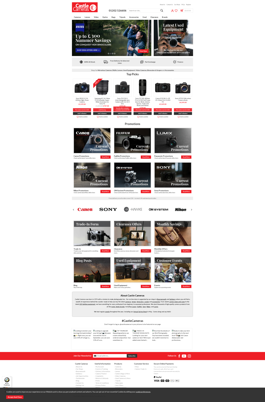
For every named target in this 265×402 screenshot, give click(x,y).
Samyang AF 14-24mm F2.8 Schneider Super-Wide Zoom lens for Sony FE (102, 101)
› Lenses (117, 371)
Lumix (156, 307)
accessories (156, 302)
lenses (134, 302)
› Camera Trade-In (140, 369)
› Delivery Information (102, 371)
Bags (114, 17)
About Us (162, 4)
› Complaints (99, 376)
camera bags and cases (177, 302)
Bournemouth (161, 299)
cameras (128, 302)
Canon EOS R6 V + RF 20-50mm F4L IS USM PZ (162, 100)
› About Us (78, 367)
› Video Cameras (120, 376)
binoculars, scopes (143, 302)
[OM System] (140, 209)
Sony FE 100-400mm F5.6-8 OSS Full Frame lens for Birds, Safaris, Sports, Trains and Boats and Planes (142, 102)
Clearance (154, 17)
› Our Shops (79, 369)
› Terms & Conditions (102, 383)
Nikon (148, 307)
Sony (144, 307)
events (107, 312)
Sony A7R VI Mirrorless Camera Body (183, 99)
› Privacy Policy (100, 385)
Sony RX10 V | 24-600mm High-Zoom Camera (82, 100)
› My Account (99, 367)
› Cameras (117, 367)
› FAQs (136, 367)
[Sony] (90, 209)
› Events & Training (101, 369)
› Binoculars (118, 369)
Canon (134, 307)
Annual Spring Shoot (140, 312)
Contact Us (169, 4)
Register (188, 4)
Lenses (87, 17)
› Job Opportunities (81, 376)
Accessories (134, 17)
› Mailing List (79, 385)
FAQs (183, 4)
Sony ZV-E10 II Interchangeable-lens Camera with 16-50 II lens (122, 101)
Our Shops (177, 4)
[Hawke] (115, 209)
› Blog (77, 381)
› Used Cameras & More (122, 378)
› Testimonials (80, 378)
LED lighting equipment (87, 304)
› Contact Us (79, 383)
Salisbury (173, 299)
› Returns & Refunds (101, 378)
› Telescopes (118, 383)
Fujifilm (139, 307)
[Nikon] (162, 209)
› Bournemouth (80, 371)
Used (145, 17)
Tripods (122, 17)
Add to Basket (82, 113)
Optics (105, 17)
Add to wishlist (83, 117)
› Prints (97, 381)
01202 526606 (117, 10)
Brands (165, 17)
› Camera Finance (101, 374)
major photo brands (118, 307)
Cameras (77, 17)
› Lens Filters (118, 385)
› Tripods (117, 381)
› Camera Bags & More (122, 374)
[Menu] (10, 377)
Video (96, 17)
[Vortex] (178, 209)
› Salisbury (78, 374)
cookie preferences (143, 392)
